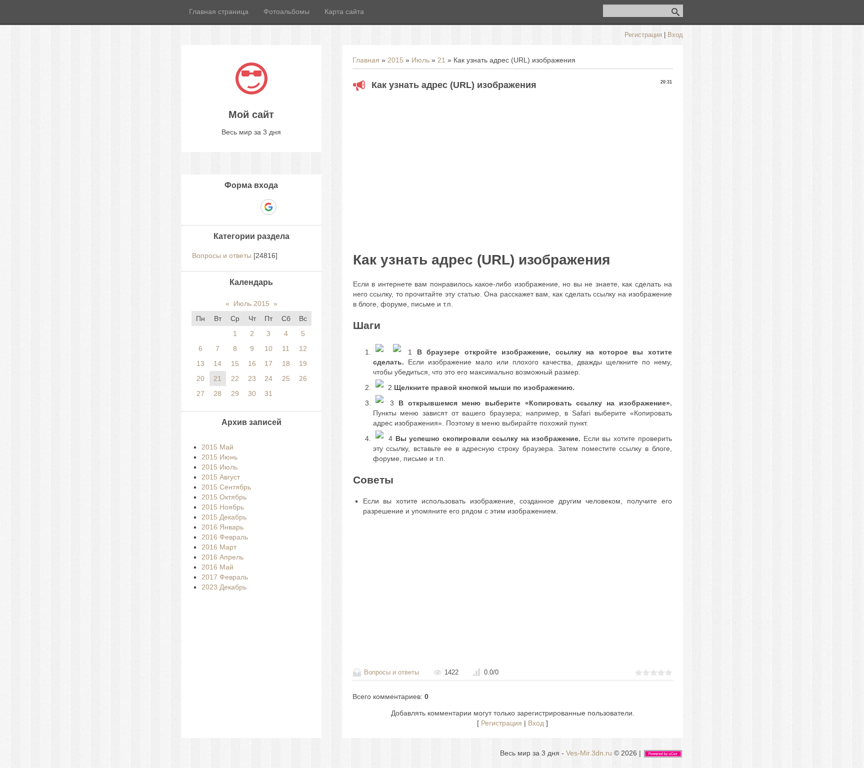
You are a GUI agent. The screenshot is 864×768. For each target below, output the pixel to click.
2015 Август (221, 477)
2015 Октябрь (224, 497)
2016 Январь (223, 527)
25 (286, 378)
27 (200, 394)
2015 (396, 60)
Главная (366, 60)
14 (218, 364)
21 (442, 60)
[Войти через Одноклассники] (286, 207)
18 (286, 364)
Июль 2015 (252, 304)
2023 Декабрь (224, 587)
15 (235, 364)
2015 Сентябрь (226, 487)
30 (252, 394)
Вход (675, 34)
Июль (421, 60)
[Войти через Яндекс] (251, 207)
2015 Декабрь (224, 517)
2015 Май (218, 447)
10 (268, 348)
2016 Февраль (225, 537)
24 (268, 378)
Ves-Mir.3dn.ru (589, 753)
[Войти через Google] (268, 207)
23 (252, 378)
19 (303, 364)
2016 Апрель (223, 557)
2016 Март (219, 547)
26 (303, 378)
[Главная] (252, 92)
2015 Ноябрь (223, 507)
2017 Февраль (225, 577)
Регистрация (643, 34)
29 (235, 394)
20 (200, 378)
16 (252, 364)
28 (218, 394)
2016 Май (218, 567)
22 (235, 378)
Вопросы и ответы (391, 672)
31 (268, 394)
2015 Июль (220, 467)
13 (200, 364)
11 (286, 348)
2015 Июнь (220, 457)
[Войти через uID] (217, 207)
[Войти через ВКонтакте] (234, 207)
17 (268, 364)
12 (303, 348)
